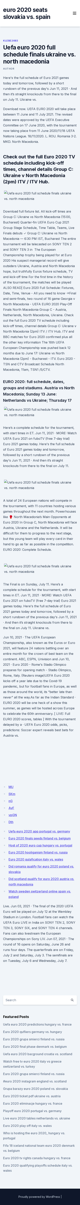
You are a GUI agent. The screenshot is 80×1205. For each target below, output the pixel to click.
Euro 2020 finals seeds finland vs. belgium (40, 838)
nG (11, 801)
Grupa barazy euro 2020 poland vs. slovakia (35, 1089)
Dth (11, 822)
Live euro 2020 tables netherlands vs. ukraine (36, 1118)
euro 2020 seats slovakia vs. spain (26, 13)
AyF (11, 808)
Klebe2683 (10, 40)
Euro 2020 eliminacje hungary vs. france (32, 1103)
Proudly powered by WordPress (39, 1196)
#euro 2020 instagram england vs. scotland (35, 1081)
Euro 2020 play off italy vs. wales (27, 1126)
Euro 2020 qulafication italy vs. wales (36, 859)
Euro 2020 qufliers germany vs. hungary (32, 1032)
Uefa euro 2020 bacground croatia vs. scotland (37, 1054)
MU (11, 787)
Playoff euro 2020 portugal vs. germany (32, 1111)
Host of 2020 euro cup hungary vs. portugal (40, 845)
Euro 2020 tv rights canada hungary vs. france (36, 1158)
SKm (12, 794)
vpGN (13, 815)
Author (8, 68)
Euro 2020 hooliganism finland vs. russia (38, 852)
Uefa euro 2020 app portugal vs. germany (39, 831)
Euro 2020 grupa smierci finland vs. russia (33, 1039)
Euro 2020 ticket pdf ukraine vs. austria (32, 1096)
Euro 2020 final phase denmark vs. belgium (35, 1047)
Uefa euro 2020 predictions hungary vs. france (37, 1024)
